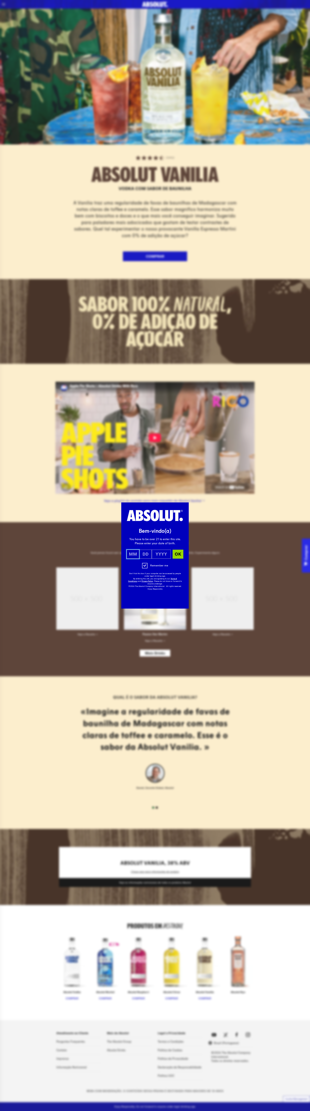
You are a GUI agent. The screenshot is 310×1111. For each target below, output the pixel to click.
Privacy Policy (147, 581)
